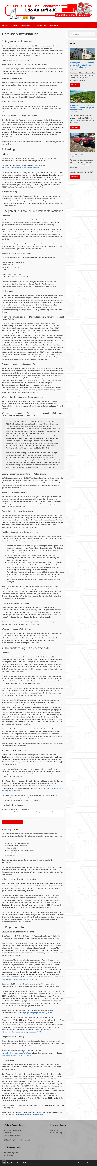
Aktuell (14, 25)
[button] (4, 1162)
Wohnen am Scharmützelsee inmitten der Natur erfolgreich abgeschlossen (82, 107)
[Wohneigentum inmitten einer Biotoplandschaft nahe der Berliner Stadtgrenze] (82, 59)
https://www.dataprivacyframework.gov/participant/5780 (21, 1032)
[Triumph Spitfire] (82, 150)
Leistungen (54, 25)
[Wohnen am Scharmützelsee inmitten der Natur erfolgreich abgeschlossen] (82, 101)
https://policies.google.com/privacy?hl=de (37, 1013)
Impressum (81, 1163)
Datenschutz (91, 1163)
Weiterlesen (75, 85)
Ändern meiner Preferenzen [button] (12, 822)
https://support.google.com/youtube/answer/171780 (20, 979)
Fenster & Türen (41, 25)
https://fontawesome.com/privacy (32, 1115)
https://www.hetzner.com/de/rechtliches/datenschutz (20, 168)
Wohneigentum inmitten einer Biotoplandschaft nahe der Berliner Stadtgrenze (82, 65)
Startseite (5, 25)
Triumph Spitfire (76, 154)
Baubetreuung (25, 25)
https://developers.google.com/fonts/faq (16, 1053)
